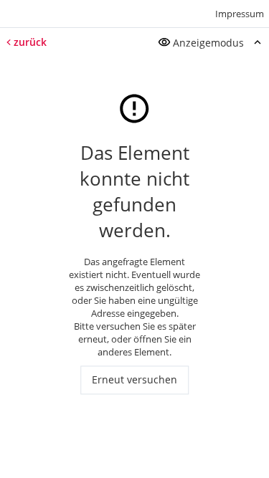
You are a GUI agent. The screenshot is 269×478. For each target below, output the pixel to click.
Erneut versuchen (134, 380)
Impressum (239, 13)
